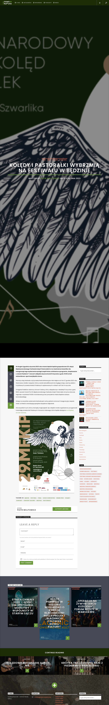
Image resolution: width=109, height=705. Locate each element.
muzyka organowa (86, 524)
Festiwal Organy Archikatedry (90, 512)
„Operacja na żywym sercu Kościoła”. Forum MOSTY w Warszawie (93, 439)
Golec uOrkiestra (49, 533)
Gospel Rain (88, 514)
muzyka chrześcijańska (88, 522)
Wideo (57, 2)
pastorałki (47, 536)
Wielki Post (84, 537)
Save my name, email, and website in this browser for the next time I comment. (48, 595)
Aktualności (27, 2)
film (81, 514)
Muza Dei (90, 519)
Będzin (27, 533)
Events (81, 468)
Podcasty (48, 2)
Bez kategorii (82, 466)
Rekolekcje (83, 529)
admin (10, 660)
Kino (80, 473)
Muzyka (39, 536)
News (49, 176)
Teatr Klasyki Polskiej (87, 532)
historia (96, 514)
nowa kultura (84, 527)
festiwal (33, 533)
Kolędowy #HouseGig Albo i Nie (28, 700)
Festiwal (81, 471)
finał (39, 533)
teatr (97, 529)
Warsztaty (82, 487)
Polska (93, 527)
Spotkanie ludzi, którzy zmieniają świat (92, 455)
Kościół (82, 519)
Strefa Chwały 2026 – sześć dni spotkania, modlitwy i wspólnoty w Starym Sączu (90, 420)
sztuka (91, 529)
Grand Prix (60, 533)
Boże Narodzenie (85, 504)
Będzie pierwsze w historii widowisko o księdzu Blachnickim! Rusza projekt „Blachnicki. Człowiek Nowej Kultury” (89, 430)
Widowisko (92, 534)
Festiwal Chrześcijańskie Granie (90, 509)
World (81, 490)
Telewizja (81, 485)
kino (81, 517)
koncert (19, 536)
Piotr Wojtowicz (49, 195)
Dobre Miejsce (84, 507)
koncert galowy (29, 536)
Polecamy (55, 176)
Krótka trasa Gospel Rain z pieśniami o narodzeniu (82, 700)
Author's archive (61, 544)
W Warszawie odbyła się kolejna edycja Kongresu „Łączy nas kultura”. (89, 447)
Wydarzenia (38, 2)
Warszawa (83, 534)
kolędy (67, 533)
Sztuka (81, 483)
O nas (18, 2)
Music (44, 176)
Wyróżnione (82, 495)
